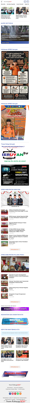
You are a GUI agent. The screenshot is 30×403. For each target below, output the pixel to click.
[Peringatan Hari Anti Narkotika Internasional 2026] (7, 354)
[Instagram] (13, 394)
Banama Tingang (5, 39)
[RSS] (20, 394)
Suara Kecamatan (13, 39)
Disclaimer (10, 387)
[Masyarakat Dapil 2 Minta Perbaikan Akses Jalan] (4, 243)
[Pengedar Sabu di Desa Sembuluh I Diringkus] (22, 340)
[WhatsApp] (18, 394)
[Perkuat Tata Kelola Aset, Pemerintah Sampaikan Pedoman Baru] (4, 283)
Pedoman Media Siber (11, 389)
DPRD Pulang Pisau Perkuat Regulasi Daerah (18, 288)
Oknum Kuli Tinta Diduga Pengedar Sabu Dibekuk (22, 359)
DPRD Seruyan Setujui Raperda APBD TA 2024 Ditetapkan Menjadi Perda (18, 217)
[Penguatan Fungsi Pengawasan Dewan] (4, 296)
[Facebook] (10, 394)
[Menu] (2, 1)
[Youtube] (15, 394)
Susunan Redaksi (18, 387)
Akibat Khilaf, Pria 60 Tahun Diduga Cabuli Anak (21, 17)
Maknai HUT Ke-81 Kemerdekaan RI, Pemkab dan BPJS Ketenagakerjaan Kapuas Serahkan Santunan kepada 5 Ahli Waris (7, 17)
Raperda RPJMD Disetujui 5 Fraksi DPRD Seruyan (17, 223)
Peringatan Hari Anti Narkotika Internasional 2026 (7, 360)
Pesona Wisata (6, 34)
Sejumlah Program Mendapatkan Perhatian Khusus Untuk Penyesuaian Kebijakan (19, 276)
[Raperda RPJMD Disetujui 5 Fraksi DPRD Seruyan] (4, 224)
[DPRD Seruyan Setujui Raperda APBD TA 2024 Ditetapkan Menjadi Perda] (4, 218)
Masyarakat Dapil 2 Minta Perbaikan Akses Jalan (18, 242)
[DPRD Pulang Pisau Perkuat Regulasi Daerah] (4, 289)
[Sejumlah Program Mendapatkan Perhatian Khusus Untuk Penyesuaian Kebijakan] (4, 276)
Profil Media (21, 389)
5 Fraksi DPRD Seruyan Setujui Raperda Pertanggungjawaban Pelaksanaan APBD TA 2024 (17, 230)
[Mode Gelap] (25, 1)
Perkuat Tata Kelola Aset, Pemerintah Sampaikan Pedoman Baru (18, 282)
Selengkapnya (14, 249)
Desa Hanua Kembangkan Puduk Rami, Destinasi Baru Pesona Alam (15, 36)
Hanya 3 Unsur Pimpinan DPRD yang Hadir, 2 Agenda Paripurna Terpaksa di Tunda (18, 237)
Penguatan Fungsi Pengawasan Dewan (17, 294)
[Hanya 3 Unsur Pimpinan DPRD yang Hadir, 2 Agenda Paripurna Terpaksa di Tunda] (4, 237)
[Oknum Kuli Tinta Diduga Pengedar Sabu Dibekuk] (22, 354)
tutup (5, 400)
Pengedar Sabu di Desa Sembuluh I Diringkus (22, 346)
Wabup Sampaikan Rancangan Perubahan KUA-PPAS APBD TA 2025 (18, 210)
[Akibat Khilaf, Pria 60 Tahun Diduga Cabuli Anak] (22, 10)
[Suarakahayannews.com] (7, 1)
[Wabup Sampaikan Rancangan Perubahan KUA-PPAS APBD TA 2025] (4, 212)
